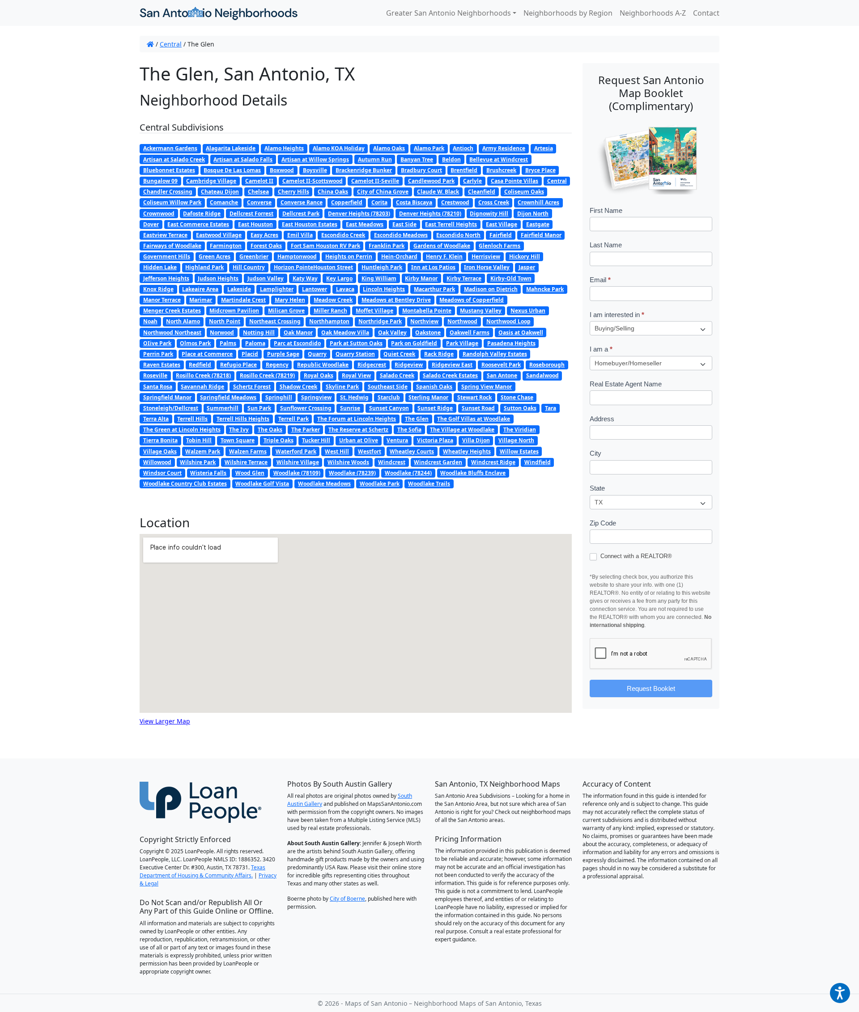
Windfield (537, 462)
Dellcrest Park (300, 213)
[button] (840, 993)
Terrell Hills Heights (243, 419)
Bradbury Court (421, 170)
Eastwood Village (219, 235)
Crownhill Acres (538, 202)
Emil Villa (300, 235)
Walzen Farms (248, 451)
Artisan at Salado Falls (242, 159)
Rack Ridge (439, 354)
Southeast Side (388, 386)
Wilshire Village (297, 462)
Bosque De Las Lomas (232, 170)
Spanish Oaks (434, 386)
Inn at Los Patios (433, 267)
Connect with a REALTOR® (635, 556)
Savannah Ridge (202, 386)
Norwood (222, 332)
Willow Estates (519, 451)
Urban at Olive (358, 440)
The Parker (305, 429)
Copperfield (346, 202)
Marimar (200, 300)
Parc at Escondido (297, 343)
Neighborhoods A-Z (653, 13)
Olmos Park (195, 343)
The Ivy (239, 429)
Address (602, 419)
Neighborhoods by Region (567, 13)
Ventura (397, 440)
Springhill (278, 397)
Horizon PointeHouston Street (313, 267)
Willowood (157, 462)
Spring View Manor (486, 386)
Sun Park (259, 408)
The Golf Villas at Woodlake (473, 419)
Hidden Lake (160, 267)
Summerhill (222, 408)
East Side (404, 224)
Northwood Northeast (172, 332)
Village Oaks (160, 451)
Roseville (155, 375)
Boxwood (282, 170)
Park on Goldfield (414, 343)
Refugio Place (238, 364)
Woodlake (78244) (408, 473)
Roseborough (547, 364)
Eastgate (537, 224)
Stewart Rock (474, 397)
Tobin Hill (199, 440)
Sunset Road (478, 408)
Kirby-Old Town (511, 278)
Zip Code (603, 523)
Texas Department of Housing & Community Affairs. (202, 871)
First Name (606, 210)
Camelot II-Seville (375, 181)
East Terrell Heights (451, 224)
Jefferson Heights (166, 278)
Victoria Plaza (435, 440)
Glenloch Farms (499, 246)
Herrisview (486, 256)
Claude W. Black (438, 191)
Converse (259, 202)
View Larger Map (165, 721)
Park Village (462, 343)
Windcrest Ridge (493, 462)
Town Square (238, 440)
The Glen (417, 419)
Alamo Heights (284, 148)
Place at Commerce (207, 354)
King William (378, 278)
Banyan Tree (416, 159)
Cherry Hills (293, 191)
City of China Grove (382, 191)
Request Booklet (651, 688)
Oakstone (428, 332)
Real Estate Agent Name (626, 384)
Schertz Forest (252, 386)
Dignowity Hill (489, 213)
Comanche (224, 202)
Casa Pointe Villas (514, 181)
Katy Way (305, 278)
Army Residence (503, 148)
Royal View (356, 375)
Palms (228, 343)
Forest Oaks (266, 246)
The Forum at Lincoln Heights (356, 419)
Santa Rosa (157, 386)
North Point (224, 321)
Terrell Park (293, 419)
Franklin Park (386, 246)
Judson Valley (265, 278)
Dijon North (533, 213)
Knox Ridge (158, 289)
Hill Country (249, 267)
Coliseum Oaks (524, 191)
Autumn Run (375, 159)
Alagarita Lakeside (230, 148)
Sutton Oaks (520, 408)
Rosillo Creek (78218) (203, 375)
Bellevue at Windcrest (498, 159)
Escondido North (458, 235)
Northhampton (329, 321)
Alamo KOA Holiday (339, 148)
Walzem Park (202, 451)
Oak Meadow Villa (345, 332)
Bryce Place (540, 170)
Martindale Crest (243, 300)
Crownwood (158, 213)
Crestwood (455, 202)
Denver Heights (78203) (359, 213)
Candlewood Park (431, 181)
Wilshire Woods (348, 462)
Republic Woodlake (323, 364)
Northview (424, 321)
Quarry (317, 354)
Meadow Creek (333, 300)
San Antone (502, 375)
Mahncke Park (545, 289)
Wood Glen (249, 473)
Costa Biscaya (414, 202)
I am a (601, 349)
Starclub (389, 397)
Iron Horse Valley (487, 267)
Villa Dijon (476, 440)
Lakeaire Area (200, 289)
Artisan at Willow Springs (315, 159)
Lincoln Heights (384, 289)
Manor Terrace (162, 300)
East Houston (255, 224)
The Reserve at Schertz (358, 429)
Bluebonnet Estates (169, 170)
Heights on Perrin (348, 256)
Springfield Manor (167, 397)
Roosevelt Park (501, 364)
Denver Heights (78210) (430, 213)
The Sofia (409, 429)
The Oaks (270, 429)
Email (600, 280)
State (597, 488)
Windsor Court (162, 473)
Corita (379, 202)
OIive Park (157, 343)
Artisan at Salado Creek (174, 159)
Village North (516, 440)
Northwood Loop (508, 321)
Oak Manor (298, 332)
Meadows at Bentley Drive (396, 300)
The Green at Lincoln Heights (182, 429)
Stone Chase (517, 397)
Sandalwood (542, 375)
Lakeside (239, 289)
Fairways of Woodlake (172, 246)
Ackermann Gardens (170, 148)
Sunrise (350, 408)
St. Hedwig (354, 397)
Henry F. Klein (444, 256)
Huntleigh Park (381, 267)
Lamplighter (276, 289)
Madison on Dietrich (491, 289)
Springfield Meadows (228, 397)
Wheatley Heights (467, 451)
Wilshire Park (198, 462)
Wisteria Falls (208, 473)
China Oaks (333, 191)
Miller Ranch (330, 310)
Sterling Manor (428, 397)
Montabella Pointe (426, 310)
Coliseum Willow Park (172, 202)
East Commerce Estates (198, 224)
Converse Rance (302, 202)
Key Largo (339, 278)
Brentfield (464, 170)
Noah (150, 321)
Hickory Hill (524, 256)
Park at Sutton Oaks (356, 343)
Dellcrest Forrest (251, 213)
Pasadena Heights (511, 343)
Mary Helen (290, 300)
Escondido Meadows (401, 235)
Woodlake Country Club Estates (185, 483)
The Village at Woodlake (462, 429)
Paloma (255, 343)
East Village (501, 224)
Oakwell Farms (469, 332)
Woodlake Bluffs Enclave (473, 473)
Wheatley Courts (412, 451)
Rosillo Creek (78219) (267, 375)
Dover (151, 224)
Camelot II (259, 181)
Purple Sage (283, 354)
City (595, 453)
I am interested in (617, 314)
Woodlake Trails (429, 483)
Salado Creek (397, 375)
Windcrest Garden (438, 462)
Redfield (200, 364)
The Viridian (519, 429)
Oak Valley (392, 332)
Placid (250, 354)
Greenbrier (253, 256)
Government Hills (166, 256)
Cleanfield (481, 191)
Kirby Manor (421, 278)
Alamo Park (429, 148)
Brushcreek (501, 170)
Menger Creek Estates (172, 310)
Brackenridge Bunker (364, 170)
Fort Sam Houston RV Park (325, 246)
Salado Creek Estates (450, 375)
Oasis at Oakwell (520, 332)
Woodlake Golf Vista (262, 483)
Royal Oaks (318, 375)
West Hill (337, 451)
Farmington (226, 246)
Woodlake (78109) (296, 473)
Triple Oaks (278, 440)
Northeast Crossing (275, 321)
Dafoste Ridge (202, 213)
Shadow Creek (298, 386)
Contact (706, 13)
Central (171, 44)
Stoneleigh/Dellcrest (170, 408)
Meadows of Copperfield (471, 300)
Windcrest (391, 462)
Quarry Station (355, 354)
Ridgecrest (371, 364)
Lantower (314, 289)
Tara (550, 408)
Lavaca (345, 289)
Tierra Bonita (160, 440)
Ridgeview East (452, 364)
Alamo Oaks (389, 148)
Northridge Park (380, 321)
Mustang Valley (481, 310)
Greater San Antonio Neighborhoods (448, 13)
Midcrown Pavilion (234, 310)
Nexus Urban (527, 310)
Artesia (543, 148)
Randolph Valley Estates (495, 354)
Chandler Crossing (167, 191)
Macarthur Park (434, 289)
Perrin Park (158, 354)
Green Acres (214, 256)
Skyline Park (342, 386)
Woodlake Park (380, 483)
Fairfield (500, 235)
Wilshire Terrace (246, 462)
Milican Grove (286, 310)
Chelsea (258, 191)
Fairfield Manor (541, 235)
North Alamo (183, 321)
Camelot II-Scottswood (312, 181)
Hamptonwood (297, 256)
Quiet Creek (399, 354)
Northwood (462, 321)
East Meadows (364, 224)
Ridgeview (409, 364)
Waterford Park (296, 451)
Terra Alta (156, 419)
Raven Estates (161, 364)
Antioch (463, 148)
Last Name (606, 245)
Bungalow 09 (160, 181)
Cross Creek (493, 202)
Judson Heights (218, 278)
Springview (316, 397)
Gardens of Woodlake (441, 246)
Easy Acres (264, 235)
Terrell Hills (192, 419)
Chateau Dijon (220, 191)
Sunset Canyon (389, 408)
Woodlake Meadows (324, 483)
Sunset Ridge (435, 408)
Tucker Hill (316, 440)
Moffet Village (374, 310)
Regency (277, 364)
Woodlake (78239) (352, 473)
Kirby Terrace (464, 278)
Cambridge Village (211, 181)
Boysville (315, 170)
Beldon (451, 159)
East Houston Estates (309, 224)
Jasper (527, 267)
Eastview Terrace (165, 235)
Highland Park (204, 267)
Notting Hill (259, 332)
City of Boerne (347, 898)
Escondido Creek (343, 235)
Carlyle (472, 181)
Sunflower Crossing (306, 408)
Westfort (369, 451)
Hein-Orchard (399, 256)
